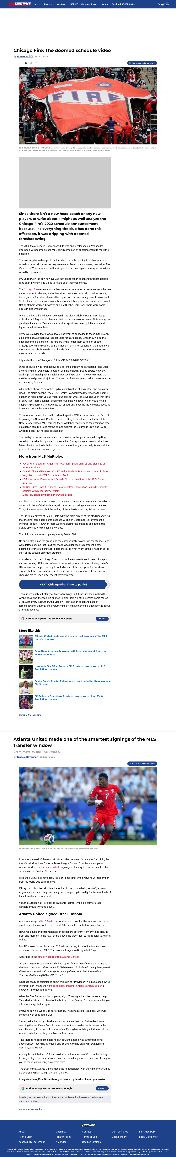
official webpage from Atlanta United (58, 956)
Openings (61, 1131)
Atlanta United (35, 1109)
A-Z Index (61, 1141)
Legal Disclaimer (148, 1136)
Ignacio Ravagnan (27, 757)
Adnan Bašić (24, 56)
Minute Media (20, 1149)
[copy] (36, 63)
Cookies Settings (91, 1141)
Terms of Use (89, 1136)
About (105, 4)
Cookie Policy (119, 1136)
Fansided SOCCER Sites (123, 4)
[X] (159, 4)
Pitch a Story (25, 1136)
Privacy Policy (63, 1136)
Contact (86, 1131)
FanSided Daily (147, 1131)
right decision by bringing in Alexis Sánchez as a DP (75, 985)
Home (22, 715)
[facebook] (153, 4)
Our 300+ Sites (120, 1131)
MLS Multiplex (49, 921)
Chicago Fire (31, 289)
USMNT (74, 4)
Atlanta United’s (52, 867)
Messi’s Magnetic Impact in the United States (47, 494)
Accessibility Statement (32, 1141)
